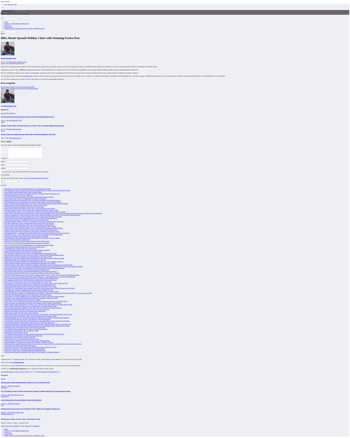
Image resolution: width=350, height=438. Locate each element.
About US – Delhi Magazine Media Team (16, 23)
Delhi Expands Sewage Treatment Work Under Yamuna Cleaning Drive (25, 327)
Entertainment (5, 396)
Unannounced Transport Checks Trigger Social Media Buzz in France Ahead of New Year (30, 347)
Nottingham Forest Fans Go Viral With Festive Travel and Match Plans (24, 349)
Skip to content (5, 1)
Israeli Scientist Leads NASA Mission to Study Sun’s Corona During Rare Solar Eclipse (29, 208)
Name (3, 161)
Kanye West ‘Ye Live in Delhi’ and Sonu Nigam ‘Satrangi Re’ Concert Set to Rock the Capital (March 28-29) (36, 301)
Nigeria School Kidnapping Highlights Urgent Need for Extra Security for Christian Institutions (31, 352)
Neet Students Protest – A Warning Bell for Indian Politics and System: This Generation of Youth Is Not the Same (37, 233)
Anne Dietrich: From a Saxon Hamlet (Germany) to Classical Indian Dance (26, 329)
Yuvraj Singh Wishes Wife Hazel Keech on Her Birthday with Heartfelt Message (27, 319)
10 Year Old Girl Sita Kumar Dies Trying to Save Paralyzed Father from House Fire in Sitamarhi (32, 273)
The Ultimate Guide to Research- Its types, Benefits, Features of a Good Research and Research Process (34, 334)
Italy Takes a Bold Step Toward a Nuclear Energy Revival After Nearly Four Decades (29, 223)
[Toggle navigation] (1, 17)
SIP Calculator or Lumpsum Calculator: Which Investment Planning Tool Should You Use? (30, 253)
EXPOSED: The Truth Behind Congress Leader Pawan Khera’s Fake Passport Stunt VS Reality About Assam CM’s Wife (39, 288)
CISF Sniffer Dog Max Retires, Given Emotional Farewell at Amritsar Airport (26, 270)
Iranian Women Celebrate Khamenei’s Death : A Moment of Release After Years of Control (30, 316)
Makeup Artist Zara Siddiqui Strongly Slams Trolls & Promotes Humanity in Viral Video (28, 134)
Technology (4, 387)
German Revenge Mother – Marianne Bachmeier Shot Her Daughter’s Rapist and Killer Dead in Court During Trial (37, 324)
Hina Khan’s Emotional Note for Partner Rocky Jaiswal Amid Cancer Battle (26, 236)
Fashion (3, 379)
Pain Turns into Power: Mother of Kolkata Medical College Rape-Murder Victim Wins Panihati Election (34, 268)
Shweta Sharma (15, 386)
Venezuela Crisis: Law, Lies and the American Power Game (21, 339)
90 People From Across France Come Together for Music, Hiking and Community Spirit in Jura (31, 194)
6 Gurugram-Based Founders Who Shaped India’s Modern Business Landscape (27, 250)
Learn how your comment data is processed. (36, 178)
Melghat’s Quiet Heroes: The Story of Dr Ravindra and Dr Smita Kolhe (25, 311)
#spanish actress (21, 62)
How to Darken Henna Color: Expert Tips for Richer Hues (18, 87)
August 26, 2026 (6, 386)
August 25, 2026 (6, 395)
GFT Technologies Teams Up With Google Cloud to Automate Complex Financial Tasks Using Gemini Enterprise (37, 190)
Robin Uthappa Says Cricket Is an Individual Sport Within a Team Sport (25, 198)
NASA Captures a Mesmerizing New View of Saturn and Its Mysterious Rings (27, 340)
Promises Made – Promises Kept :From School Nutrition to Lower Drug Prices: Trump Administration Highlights (36, 321)
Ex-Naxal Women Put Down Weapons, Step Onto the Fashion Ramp (24, 207)
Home (6, 22)
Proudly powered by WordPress (10, 426)
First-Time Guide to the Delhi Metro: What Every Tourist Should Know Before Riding (29, 225)
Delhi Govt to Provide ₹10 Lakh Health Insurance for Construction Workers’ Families (29, 245)
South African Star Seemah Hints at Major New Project (20, 345)
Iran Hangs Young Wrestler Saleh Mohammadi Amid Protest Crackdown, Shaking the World (31, 298)
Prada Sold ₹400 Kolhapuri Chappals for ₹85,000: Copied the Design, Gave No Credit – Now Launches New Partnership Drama (41, 275)
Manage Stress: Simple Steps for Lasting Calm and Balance (21, 313)
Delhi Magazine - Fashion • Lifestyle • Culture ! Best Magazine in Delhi (20, 419)
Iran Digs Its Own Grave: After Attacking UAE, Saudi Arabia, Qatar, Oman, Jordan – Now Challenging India (36, 283)
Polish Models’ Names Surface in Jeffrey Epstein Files (20, 337)
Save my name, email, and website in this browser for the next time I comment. (25, 171)
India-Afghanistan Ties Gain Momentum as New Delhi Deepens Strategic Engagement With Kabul (32, 202)
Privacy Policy (8, 27)
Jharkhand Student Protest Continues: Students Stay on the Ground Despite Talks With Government (33, 216)
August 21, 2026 (6, 412)
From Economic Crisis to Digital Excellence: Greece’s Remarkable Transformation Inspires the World (33, 228)
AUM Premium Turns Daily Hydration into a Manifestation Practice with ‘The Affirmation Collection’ (33, 261)
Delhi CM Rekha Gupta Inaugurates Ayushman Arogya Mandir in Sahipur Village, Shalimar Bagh (32, 303)
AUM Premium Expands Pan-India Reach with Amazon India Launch (24, 247)
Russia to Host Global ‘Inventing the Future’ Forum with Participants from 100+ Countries (30, 226)
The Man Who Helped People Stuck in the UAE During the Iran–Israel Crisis (26, 309)
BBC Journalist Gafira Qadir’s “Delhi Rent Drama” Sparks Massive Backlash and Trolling (30, 280)
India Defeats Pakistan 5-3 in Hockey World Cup (18, 195)
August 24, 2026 (6, 403)
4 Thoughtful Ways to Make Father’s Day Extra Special (20, 248)
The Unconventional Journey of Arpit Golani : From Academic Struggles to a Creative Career (31, 210)
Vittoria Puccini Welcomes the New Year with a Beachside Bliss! (19, 88)
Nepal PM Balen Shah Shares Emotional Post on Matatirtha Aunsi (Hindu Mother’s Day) (30, 285)
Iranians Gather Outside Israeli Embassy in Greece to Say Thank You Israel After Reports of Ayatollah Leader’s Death (38, 304)
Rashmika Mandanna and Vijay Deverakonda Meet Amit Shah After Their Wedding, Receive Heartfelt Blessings (36, 317)
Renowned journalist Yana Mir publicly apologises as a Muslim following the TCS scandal (30, 286)
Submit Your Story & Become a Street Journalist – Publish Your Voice (24, 28)
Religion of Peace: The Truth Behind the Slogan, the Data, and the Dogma (25, 205)
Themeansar (36, 426)
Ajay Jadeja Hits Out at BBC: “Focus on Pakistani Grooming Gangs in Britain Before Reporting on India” (35, 212)
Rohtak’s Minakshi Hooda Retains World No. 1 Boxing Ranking (23, 252)
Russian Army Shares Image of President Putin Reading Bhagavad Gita (24, 350)
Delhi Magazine (19, 362)
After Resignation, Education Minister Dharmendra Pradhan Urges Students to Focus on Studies (32, 238)
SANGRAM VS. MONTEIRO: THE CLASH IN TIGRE (21, 331)
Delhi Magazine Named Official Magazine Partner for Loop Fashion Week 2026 (27, 189)
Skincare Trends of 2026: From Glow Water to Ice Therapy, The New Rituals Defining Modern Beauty (32, 125)
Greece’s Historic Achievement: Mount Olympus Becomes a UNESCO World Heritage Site (30, 218)
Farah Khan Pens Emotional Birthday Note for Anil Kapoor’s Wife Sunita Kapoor (28, 295)
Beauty (3, 33)
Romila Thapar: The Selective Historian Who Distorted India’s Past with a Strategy (28, 257)
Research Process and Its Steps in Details (16, 332)
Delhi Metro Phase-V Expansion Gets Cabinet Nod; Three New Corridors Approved (28, 342)
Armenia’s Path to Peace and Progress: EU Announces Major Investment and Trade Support (30, 230)
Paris (2, 405)
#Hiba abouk (12, 62)
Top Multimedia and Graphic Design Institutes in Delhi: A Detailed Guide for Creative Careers (31, 291)
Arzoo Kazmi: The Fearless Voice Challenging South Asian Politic (23, 336)
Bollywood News (10, 113)
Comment (4, 158)
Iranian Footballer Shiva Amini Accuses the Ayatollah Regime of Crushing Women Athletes (30, 306)
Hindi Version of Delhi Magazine (47, 372)
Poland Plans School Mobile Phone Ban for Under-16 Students (22, 299)
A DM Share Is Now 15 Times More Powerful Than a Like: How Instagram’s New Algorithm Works (33, 234)
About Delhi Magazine (7, 372)
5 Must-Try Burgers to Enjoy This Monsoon (17, 239)
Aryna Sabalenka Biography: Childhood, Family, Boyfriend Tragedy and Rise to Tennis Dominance (33, 308)
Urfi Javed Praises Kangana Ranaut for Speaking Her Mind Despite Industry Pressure (27, 117)
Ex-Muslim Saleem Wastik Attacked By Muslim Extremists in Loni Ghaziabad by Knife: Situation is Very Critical (37, 326)
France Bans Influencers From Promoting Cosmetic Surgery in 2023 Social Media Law (29, 322)
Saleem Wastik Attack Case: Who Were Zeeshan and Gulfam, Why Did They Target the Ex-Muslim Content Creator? (38, 314)
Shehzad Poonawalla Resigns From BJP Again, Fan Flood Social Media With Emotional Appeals (32, 200)
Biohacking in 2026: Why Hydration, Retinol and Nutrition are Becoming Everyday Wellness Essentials (34, 258)
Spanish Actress (28, 76)
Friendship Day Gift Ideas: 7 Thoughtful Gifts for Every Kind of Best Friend (26, 220)
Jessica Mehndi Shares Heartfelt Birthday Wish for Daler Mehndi (23, 192)
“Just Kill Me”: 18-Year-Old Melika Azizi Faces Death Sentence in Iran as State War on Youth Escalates (34, 296)
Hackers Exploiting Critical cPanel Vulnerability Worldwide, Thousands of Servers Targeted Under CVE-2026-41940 (38, 265)
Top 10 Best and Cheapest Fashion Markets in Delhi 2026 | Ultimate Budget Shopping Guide (31, 278)
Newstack (28, 426)
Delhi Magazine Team (9, 58)
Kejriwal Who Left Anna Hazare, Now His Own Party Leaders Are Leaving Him (27, 281)
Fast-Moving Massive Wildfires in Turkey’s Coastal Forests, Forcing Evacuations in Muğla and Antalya (34, 221)
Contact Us (7, 25)
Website (3, 168)
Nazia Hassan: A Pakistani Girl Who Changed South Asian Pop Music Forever (27, 241)
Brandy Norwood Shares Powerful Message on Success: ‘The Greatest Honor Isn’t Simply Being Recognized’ (36, 203)
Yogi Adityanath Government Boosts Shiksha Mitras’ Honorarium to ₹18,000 (26, 243)
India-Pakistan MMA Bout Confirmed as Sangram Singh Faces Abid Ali (25, 260)
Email (3, 165)
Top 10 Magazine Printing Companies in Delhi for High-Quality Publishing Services (28, 290)
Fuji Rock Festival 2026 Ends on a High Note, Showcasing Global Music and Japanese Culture (31, 231)
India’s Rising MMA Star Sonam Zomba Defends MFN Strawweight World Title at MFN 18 (31, 271)
